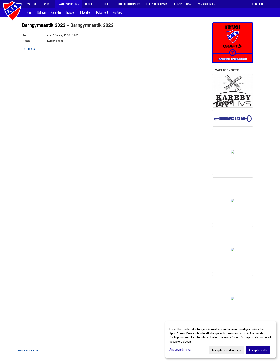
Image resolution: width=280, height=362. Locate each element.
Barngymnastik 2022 (43, 25)
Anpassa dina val (180, 349)
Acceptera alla (258, 350)
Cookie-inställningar (27, 350)
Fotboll (103, 4)
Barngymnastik (67, 4)
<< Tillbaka (28, 48)
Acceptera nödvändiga (226, 350)
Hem (33, 4)
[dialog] (220, 339)
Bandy (45, 4)
